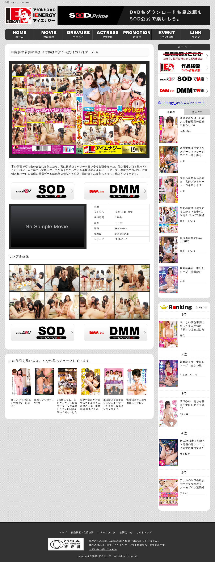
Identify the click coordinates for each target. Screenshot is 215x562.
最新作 (171, 112)
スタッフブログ (106, 532)
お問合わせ (126, 532)
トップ (63, 532)
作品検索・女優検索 (82, 532)
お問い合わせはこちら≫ (103, 549)
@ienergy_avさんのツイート (181, 103)
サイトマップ (144, 532)
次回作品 (197, 112)
